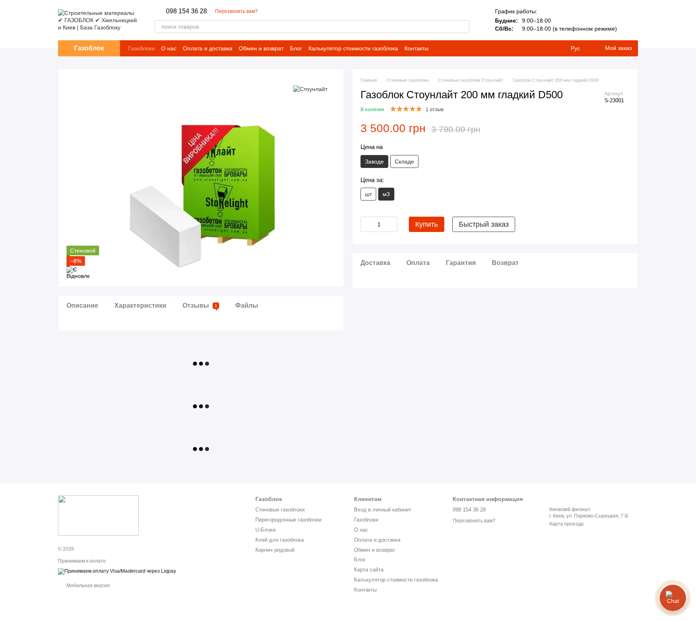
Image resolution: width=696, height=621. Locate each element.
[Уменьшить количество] (366, 224)
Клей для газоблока (279, 540)
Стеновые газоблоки (279, 510)
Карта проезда (566, 524)
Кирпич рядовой (274, 550)
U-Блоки (265, 530)
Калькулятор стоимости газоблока (353, 48)
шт (368, 194)
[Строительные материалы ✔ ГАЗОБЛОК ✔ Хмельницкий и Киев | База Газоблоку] (98, 515)
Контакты (416, 48)
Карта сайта (368, 570)
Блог (296, 48)
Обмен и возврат (261, 48)
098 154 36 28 (186, 11)
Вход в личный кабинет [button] (382, 510)
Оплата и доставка (207, 48)
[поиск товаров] (462, 26)
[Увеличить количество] (391, 224)
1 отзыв (434, 109)
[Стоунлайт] (310, 89)
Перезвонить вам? (236, 11)
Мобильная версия (87, 585)
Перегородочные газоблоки (288, 520)
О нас (168, 48)
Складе (404, 161)
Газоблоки (141, 48)
